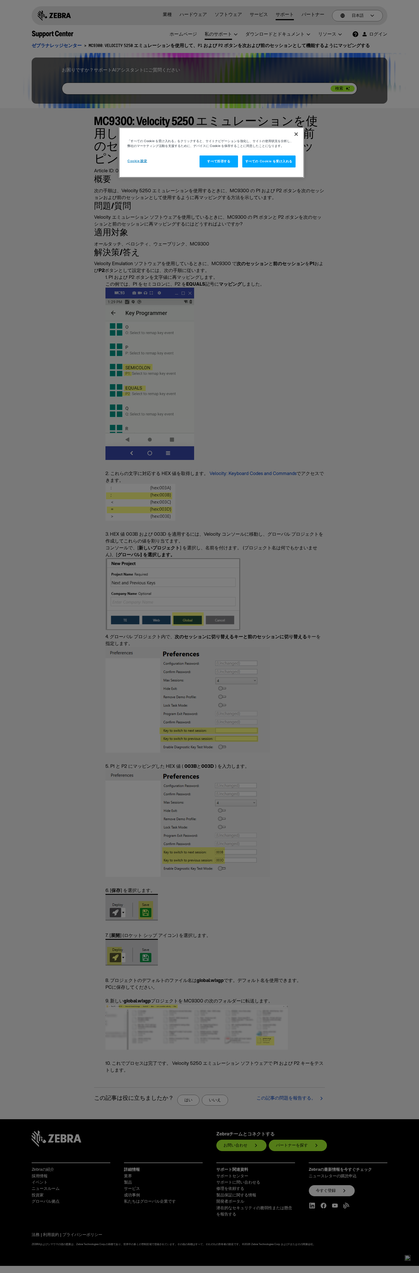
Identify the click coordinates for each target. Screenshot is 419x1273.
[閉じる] (296, 134)
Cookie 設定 (137, 161)
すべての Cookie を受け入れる (268, 161)
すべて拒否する (218, 161)
